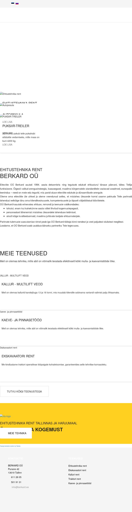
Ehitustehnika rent (77, 465)
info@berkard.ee (20, 487)
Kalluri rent (73, 474)
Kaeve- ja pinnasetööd (79, 483)
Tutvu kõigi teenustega (24, 391)
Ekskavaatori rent (77, 470)
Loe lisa (7, 121)
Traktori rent (74, 478)
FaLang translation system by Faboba (10, 446)
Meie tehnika (16, 433)
